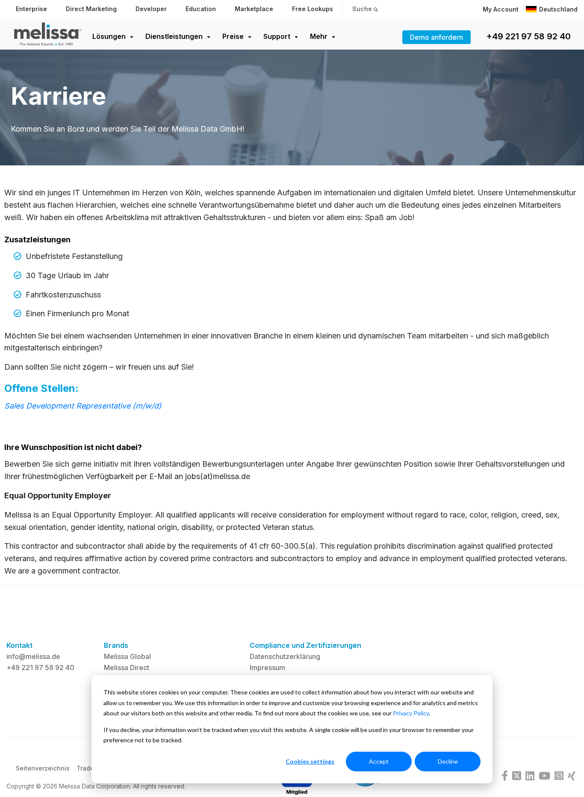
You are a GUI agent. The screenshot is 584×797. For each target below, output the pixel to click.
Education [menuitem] (201, 8)
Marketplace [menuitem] (254, 8)
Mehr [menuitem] (318, 36)
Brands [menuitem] (116, 645)
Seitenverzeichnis (43, 768)
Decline (448, 761)
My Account (501, 9)
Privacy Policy (411, 713)
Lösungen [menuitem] (109, 36)
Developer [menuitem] (151, 8)
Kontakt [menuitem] (19, 645)
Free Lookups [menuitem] (312, 8)
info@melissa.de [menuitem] (33, 656)
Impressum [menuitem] (267, 667)
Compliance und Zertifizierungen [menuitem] (305, 645)
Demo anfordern (436, 37)
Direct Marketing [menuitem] (91, 8)
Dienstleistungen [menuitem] (174, 36)
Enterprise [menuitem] (31, 8)
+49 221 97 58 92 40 (528, 36)
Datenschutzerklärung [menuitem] (285, 656)
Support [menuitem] (276, 36)
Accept (379, 761)
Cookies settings (310, 761)
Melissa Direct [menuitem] (126, 667)
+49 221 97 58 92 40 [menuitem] (40, 667)
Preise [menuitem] (233, 36)
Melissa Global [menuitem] (127, 656)
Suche (363, 8)
